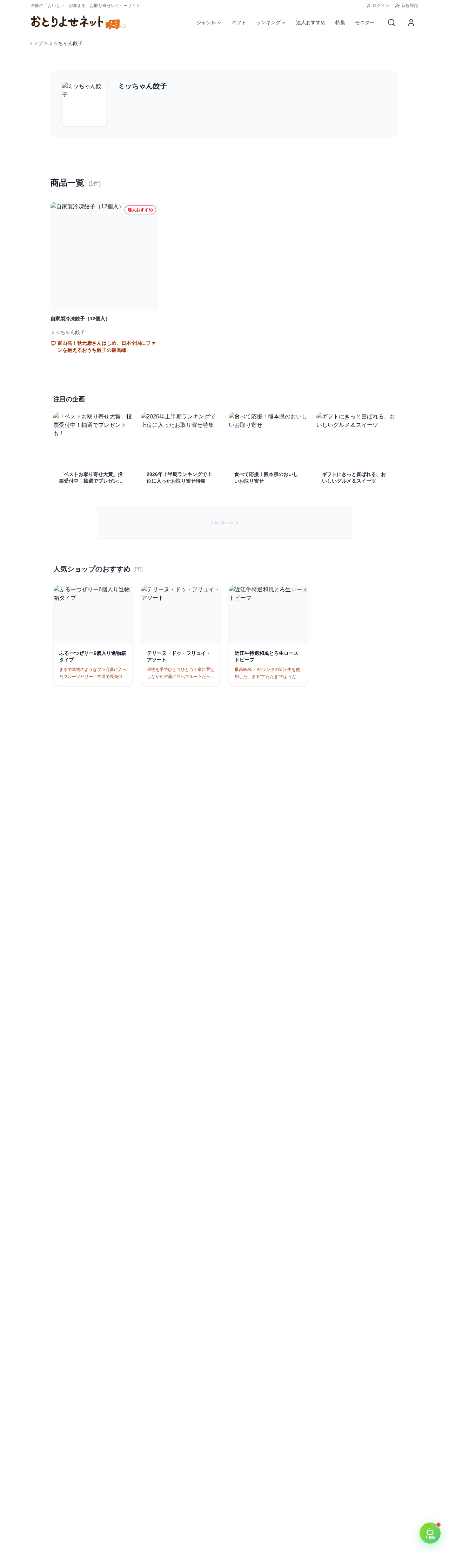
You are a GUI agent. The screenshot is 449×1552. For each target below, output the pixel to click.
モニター (365, 22)
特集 (340, 22)
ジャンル (206, 22)
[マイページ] (411, 22)
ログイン (381, 5)
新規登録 (409, 5)
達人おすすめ (311, 22)
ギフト (239, 22)
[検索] (391, 22)
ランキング (268, 22)
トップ (35, 43)
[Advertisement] (224, 523)
